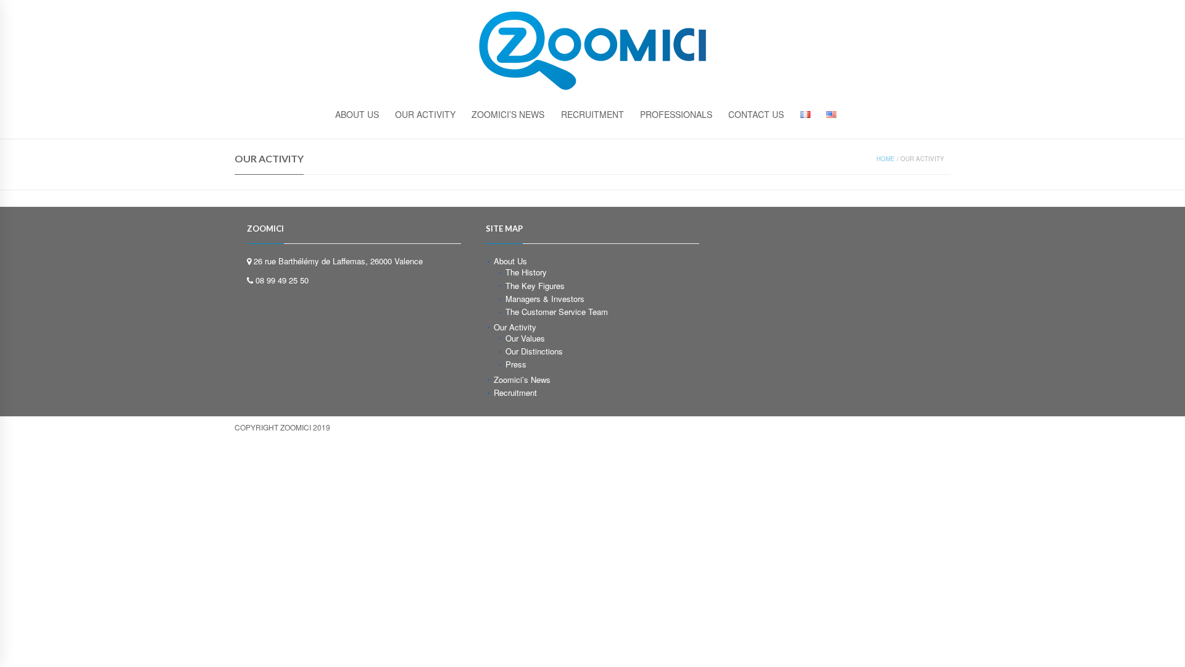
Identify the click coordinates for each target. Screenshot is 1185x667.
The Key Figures (535, 286)
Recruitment (592, 114)
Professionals (676, 114)
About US (357, 114)
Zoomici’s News (508, 114)
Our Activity (425, 114)
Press (515, 364)
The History (526, 272)
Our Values (525, 338)
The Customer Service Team (556, 311)
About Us (510, 261)
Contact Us (756, 114)
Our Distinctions (534, 351)
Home (885, 158)
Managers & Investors (544, 298)
